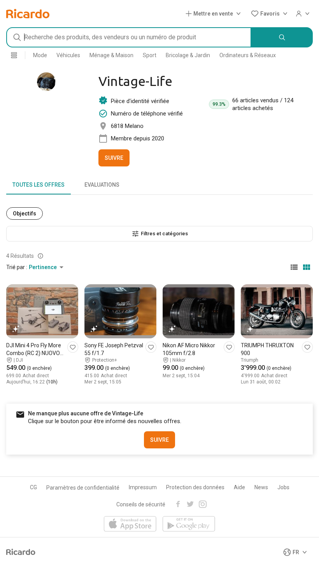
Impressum (143, 487)
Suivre (114, 158)
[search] (282, 37)
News (261, 487)
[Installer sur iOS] (130, 524)
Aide (239, 487)
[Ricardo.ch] (27, 13)
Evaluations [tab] (101, 185)
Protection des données (195, 487)
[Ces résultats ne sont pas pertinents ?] (40, 256)
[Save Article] (72, 347)
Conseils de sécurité (140, 504)
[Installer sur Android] (189, 524)
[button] (215, 13)
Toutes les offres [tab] (38, 185)
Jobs (283, 487)
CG (33, 487)
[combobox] (128, 37)
